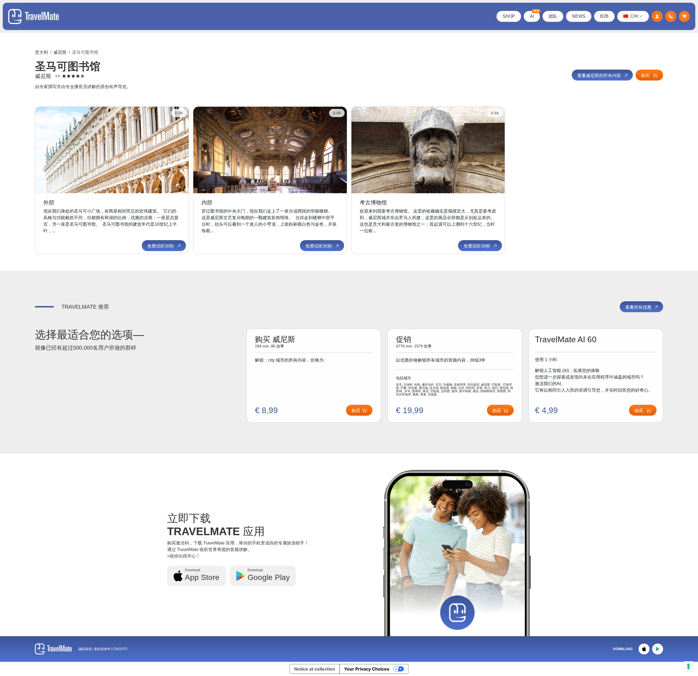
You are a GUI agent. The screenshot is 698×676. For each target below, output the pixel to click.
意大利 (41, 52)
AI (534, 15)
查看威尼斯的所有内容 (599, 75)
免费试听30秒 (161, 246)
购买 (646, 75)
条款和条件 (102, 649)
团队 (553, 16)
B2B (604, 16)
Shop (509, 16)
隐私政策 (85, 649)
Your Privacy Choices (366, 669)
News (578, 16)
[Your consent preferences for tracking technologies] (688, 666)
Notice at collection (314, 669)
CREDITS (120, 649)
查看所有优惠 (638, 307)
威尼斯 (60, 52)
